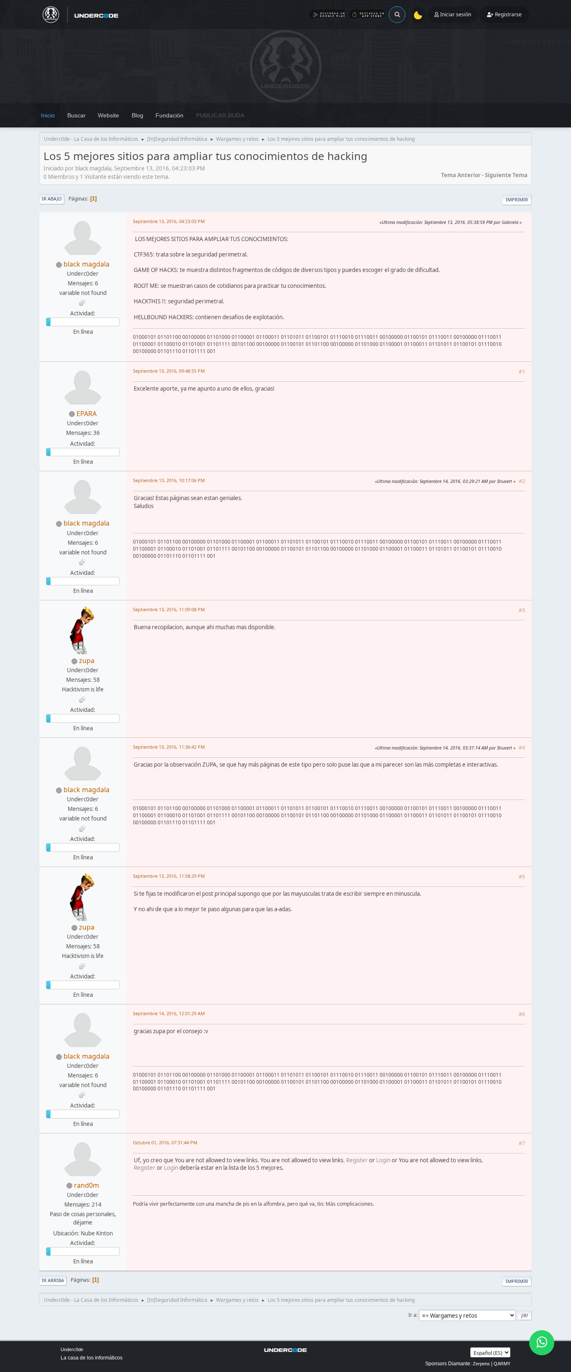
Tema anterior (461, 175)
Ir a (412, 1315)
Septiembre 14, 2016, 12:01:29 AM (169, 1013)
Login (383, 1160)
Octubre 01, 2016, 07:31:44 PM (165, 1142)
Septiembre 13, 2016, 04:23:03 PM (169, 221)
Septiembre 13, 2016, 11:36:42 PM (169, 747)
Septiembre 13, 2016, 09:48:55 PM (169, 371)
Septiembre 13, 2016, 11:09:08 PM (169, 609)
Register (357, 1160)
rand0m (86, 1185)
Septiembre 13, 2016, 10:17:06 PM (169, 480)
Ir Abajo (52, 199)
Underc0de (72, 1349)
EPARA (86, 413)
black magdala (87, 264)
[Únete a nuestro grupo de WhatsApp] (541, 1342)
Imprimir (517, 199)
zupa (86, 660)
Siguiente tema (506, 175)
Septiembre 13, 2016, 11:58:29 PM (169, 876)
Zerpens (481, 1363)
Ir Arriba (53, 1280)
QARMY (502, 1363)
